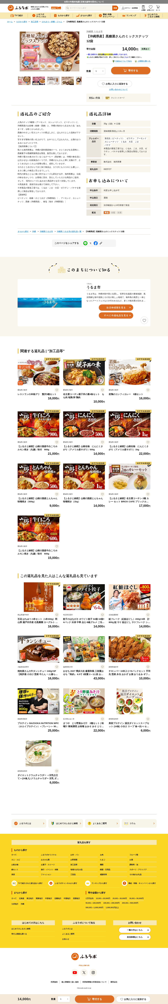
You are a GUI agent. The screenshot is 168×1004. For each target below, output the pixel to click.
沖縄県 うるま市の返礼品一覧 (69, 231)
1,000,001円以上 (112, 907)
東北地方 (30, 898)
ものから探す (21, 22)
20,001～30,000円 (120, 898)
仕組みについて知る (123, 61)
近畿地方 (57, 898)
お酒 (131, 860)
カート (158, 10)
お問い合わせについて (118, 89)
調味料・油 (134, 865)
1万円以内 (89, 898)
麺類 (101, 865)
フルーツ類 (134, 855)
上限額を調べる (143, 61)
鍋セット (14, 870)
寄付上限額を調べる (19, 934)
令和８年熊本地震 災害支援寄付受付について (84, 2)
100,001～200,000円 (111, 903)
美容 (13, 874)
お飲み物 (14, 865)
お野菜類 (73, 860)
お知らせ (65, 939)
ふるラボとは (67, 929)
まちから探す (23, 231)
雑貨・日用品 (105, 870)
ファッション (46, 874)
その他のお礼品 (136, 874)
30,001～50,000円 (136, 898)
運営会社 (113, 982)
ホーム (10, 22)
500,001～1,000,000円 (94, 907)
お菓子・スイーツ (48, 865)
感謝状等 (103, 874)
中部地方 (48, 898)
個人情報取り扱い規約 (70, 982)
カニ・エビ (15, 860)
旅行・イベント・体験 (49, 870)
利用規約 (54, 982)
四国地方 (76, 898)
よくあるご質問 (68, 934)
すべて (14, 855)
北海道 (21, 898)
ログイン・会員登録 (131, 8)
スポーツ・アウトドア (138, 870)
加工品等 (34, 22)
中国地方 (67, 898)
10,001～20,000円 (103, 898)
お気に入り (150, 10)
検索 (115, 8)
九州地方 (14, 904)
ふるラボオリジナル (48, 855)
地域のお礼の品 (76, 870)
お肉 (101, 855)
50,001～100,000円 (93, 903)
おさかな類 (45, 860)
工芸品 (73, 874)
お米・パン (74, 855)
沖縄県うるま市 (46, 231)
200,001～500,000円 (130, 903)
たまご (102, 860)
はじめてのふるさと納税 (20, 929)
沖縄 (34, 231)
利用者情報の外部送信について (95, 982)
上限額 (143, 10)
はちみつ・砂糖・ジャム (52, 22)
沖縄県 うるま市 (94, 31)
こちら (126, 57)
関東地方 (39, 898)
